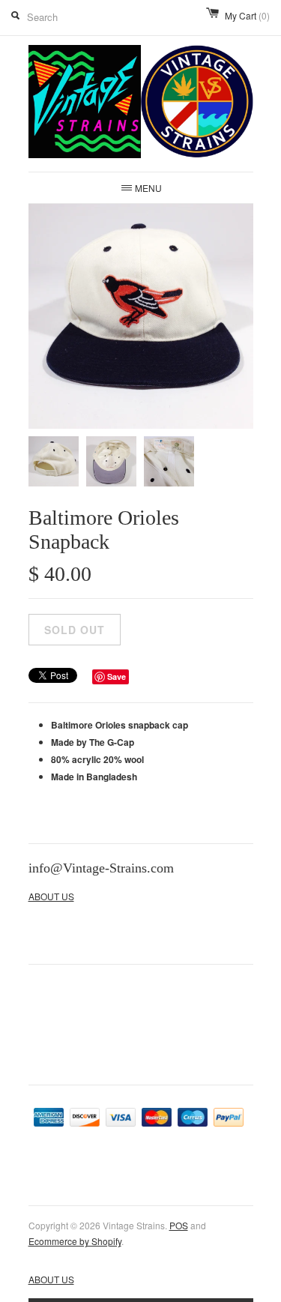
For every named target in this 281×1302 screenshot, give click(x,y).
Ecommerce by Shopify (74, 1241)
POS (178, 1225)
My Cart (247, 15)
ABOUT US (51, 896)
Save (116, 676)
